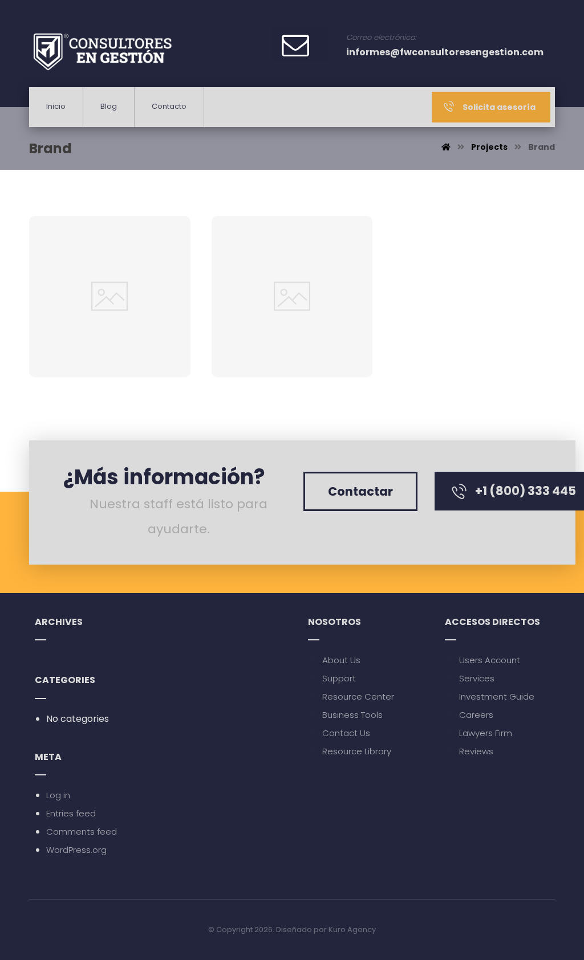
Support (339, 678)
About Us (341, 660)
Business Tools (352, 715)
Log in (58, 795)
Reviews (476, 751)
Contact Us (346, 733)
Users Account (489, 660)
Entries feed (71, 813)
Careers (476, 715)
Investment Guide (496, 696)
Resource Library (356, 751)
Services (476, 678)
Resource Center (358, 696)
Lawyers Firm (485, 733)
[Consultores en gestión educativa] (102, 50)
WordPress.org (76, 850)
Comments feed (81, 832)
